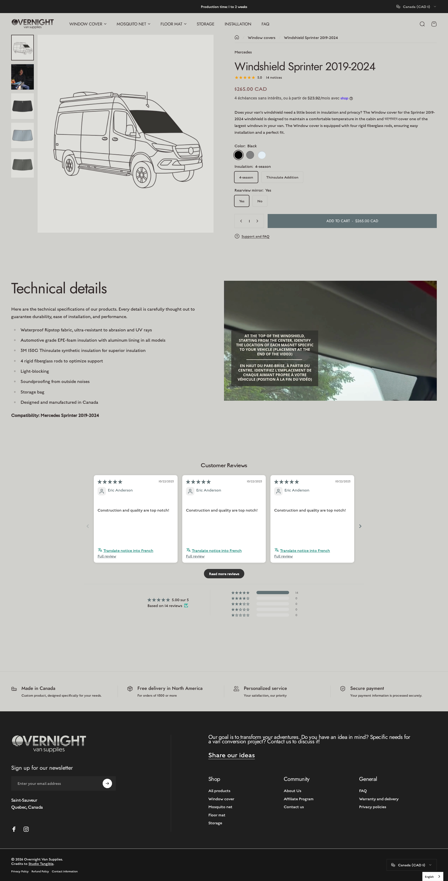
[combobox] (416, 6)
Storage (215, 822)
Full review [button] (107, 555)
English (429, 876)
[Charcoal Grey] (250, 155)
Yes (241, 201)
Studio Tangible (40, 863)
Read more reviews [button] (224, 573)
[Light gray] (262, 155)
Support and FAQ (256, 236)
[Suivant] (201, 144)
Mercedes (243, 51)
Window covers (261, 37)
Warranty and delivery (379, 798)
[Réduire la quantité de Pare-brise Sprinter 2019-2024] (240, 221)
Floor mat (216, 814)
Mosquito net (220, 806)
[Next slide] (360, 526)
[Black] (238, 155)
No (259, 201)
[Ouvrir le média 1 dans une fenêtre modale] (126, 134)
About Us (292, 790)
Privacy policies (372, 806)
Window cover (221, 798)
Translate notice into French (128, 550)
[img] (110, 481)
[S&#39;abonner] (107, 783)
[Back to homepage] (236, 37)
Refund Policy (40, 871)
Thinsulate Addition (282, 177)
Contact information (65, 871)
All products (219, 790)
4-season (246, 177)
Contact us (294, 806)
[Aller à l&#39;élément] (22, 47)
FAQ (363, 790)
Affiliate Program (299, 798)
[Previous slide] (87, 526)
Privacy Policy (20, 871)
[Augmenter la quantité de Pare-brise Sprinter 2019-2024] (258, 221)
